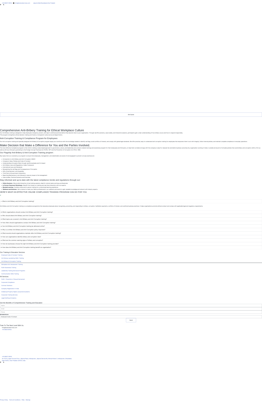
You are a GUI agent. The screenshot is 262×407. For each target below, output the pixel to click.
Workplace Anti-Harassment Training (12, 264)
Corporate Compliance (7, 282)
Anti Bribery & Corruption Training (11, 261)
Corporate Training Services (9, 295)
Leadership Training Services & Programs (13, 270)
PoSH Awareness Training (8, 267)
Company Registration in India (10, 288)
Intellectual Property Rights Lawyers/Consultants (15, 291)
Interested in (4, 314)
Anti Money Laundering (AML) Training (12, 258)
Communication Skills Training (10, 274)
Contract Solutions (6, 285)
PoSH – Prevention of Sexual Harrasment (13, 279)
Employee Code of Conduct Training (11, 255)
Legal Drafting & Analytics (8, 298)
